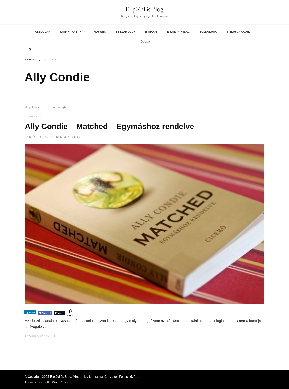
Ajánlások (33, 116)
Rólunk (144, 41)
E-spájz (151, 31)
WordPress (60, 382)
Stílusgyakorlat (240, 31)
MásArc (100, 31)
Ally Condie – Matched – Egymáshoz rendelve (109, 126)
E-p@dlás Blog (144, 10)
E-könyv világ (178, 31)
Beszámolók (126, 31)
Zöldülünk (208, 31)
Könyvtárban (71, 31)
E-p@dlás (41, 137)
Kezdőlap (42, 31)
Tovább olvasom (37, 336)
